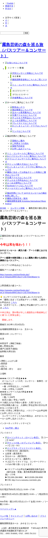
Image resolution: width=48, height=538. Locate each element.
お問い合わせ (31, 516)
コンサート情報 (17, 208)
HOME (3, 208)
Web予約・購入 (12, 428)
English (10, 3)
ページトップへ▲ (8, 509)
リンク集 (4, 516)
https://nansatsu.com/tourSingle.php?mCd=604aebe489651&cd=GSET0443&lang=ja (20, 275)
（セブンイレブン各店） (30, 443)
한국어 (8, 9)
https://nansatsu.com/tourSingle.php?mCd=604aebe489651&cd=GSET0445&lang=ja (20, 291)
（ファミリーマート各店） (29, 448)
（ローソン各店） (32, 437)
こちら (14, 302)
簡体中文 (9, 6)
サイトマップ (17, 516)
